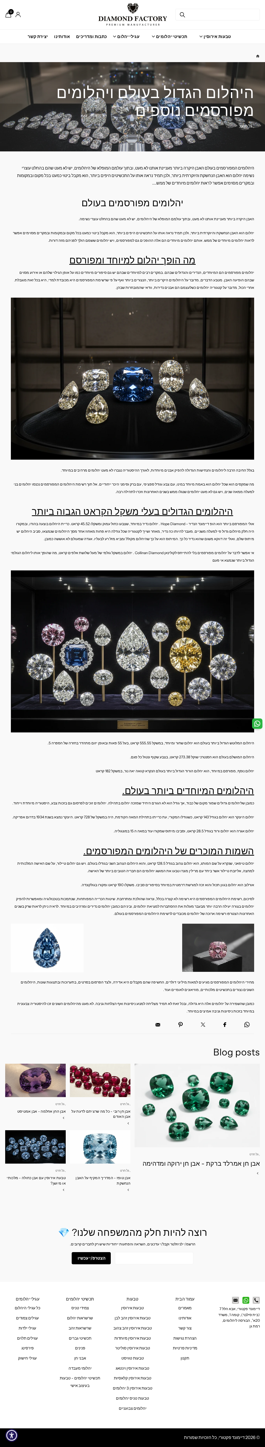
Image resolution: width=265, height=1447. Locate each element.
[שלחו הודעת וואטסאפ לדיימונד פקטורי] (245, 1300)
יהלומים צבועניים (132, 1408)
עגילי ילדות (27, 1328)
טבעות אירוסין (132, 1308)
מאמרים (185, 1308)
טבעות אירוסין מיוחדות (132, 1338)
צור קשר (185, 1328)
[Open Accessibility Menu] (11, 1435)
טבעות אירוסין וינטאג (132, 1368)
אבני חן (80, 1358)
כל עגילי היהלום (27, 1308)
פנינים (80, 1348)
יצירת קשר (38, 36)
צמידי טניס (80, 1308)
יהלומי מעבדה (80, 1368)
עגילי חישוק (27, 1358)
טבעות (132, 1299)
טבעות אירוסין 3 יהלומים (132, 1388)
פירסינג (27, 1348)
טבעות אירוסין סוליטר (132, 1348)
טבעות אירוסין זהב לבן (133, 1318)
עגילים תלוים (27, 1338)
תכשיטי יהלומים (80, 1299)
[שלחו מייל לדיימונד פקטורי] (235, 1300)
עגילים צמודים (27, 1318)
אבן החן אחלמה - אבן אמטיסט (41, 1111)
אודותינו (62, 36)
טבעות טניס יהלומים (132, 1398)
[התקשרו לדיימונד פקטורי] (256, 1300)
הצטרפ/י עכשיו (91, 1258)
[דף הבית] (258, 56)
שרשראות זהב (80, 1328)
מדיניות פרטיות (185, 1348)
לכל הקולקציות (215, 39)
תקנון (185, 1358)
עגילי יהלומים (27, 1299)
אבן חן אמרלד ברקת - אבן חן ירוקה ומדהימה (201, 1163)
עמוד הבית (185, 1299)
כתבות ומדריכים (91, 36)
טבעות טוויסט (132, 1358)
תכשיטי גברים (80, 1338)
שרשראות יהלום (80, 1318)
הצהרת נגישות (185, 1338)
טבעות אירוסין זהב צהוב (132, 1328)
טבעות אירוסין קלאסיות (132, 1378)
